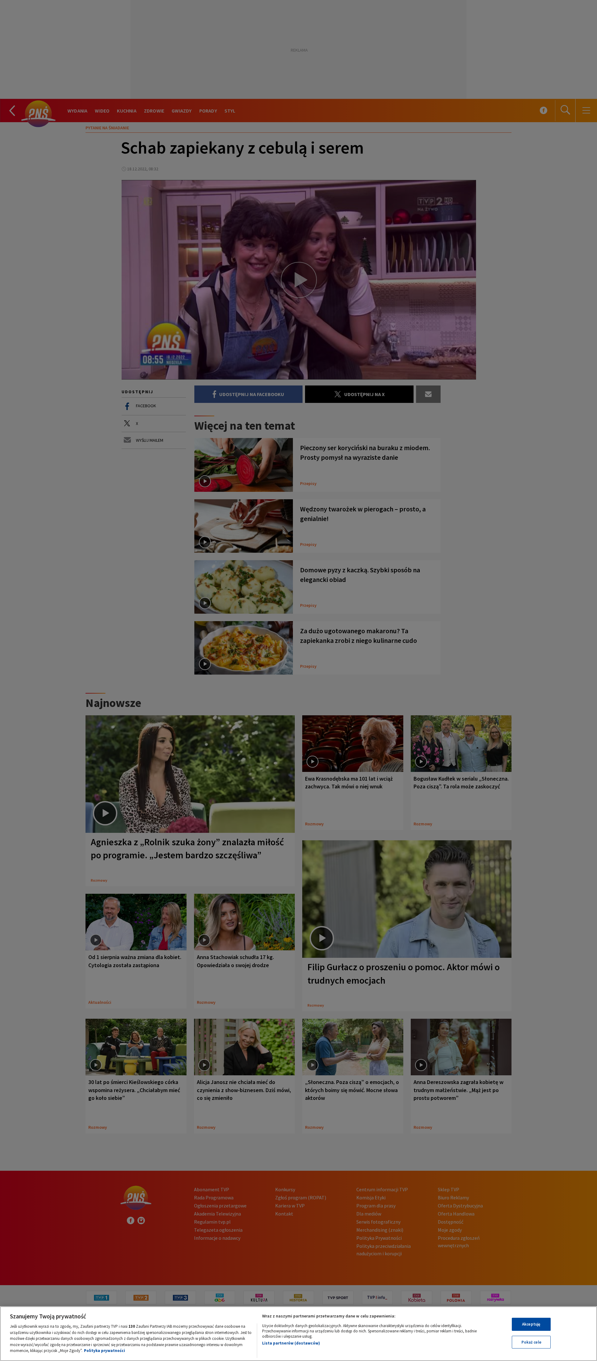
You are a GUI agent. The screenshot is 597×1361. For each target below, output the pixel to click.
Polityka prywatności (104, 1350)
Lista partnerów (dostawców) (291, 1343)
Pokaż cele (531, 1342)
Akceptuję (531, 1324)
